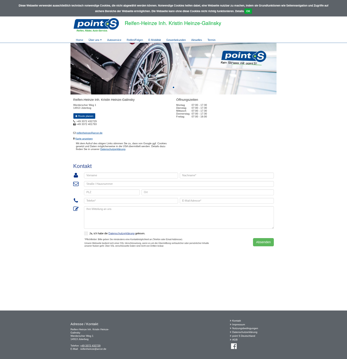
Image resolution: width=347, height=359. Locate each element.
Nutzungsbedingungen (245, 328)
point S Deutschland (243, 335)
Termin (211, 39)
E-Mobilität (154, 39)
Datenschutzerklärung (112, 149)
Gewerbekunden (176, 39)
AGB (234, 339)
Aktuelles (196, 39)
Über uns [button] (94, 39)
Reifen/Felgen (135, 39)
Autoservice (114, 39)
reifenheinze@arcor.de (89, 132)
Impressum (238, 324)
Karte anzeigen (84, 138)
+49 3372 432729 (90, 345)
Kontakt (236, 320)
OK (248, 11)
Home (79, 39)
